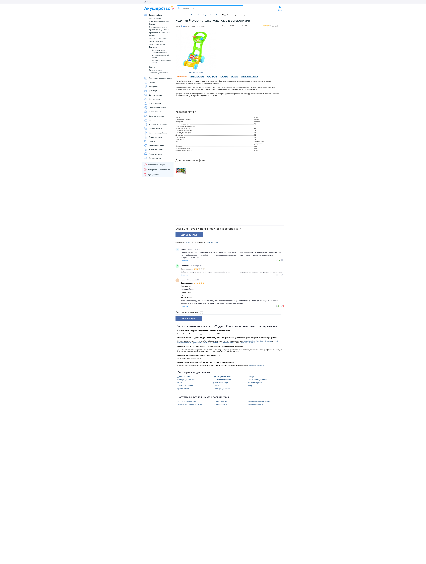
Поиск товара (179, 8)
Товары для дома (155, 154)
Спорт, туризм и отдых (157, 108)
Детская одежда (155, 95)
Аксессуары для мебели (158, 73)
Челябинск (251, 342)
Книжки (152, 141)
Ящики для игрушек (156, 41)
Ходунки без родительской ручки (161, 61)
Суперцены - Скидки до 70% (159, 170)
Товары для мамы (155, 137)
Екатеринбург (202, 342)
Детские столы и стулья (158, 38)
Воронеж (194, 342)
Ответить (184, 261)
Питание (152, 120)
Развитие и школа (156, 150)
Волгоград (187, 342)
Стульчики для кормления (159, 21)
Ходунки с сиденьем (159, 52)
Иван (183, 280)
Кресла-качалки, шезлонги (159, 33)
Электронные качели (157, 44)
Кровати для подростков (159, 30)
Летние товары (155, 158)
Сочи (222, 342)
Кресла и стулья (155, 70)
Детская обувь (154, 99)
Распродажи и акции (156, 165)
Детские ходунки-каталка (186, 401)
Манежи (152, 35)
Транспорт (153, 91)
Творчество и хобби (156, 145)
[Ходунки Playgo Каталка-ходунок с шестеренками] (196, 50)
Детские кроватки (156, 18)
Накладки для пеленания (158, 27)
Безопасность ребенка (158, 133)
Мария (184, 249)
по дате (189, 242)
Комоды (153, 24)
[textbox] (210, 8)
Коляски (152, 82)
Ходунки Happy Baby (255, 404)
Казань (262, 341)
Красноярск (268, 341)
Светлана (185, 266)
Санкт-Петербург (253, 341)
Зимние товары (155, 112)
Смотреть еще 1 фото (196, 72)
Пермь (242, 342)
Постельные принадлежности (160, 78)
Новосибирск (215, 342)
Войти (280, 10)
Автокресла (153, 86)
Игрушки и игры (155, 103)
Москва (245, 341)
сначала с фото (212, 242)
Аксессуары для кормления (159, 124)
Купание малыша (155, 129)
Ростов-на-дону (229, 342)
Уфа (246, 342)
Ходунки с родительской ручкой (160, 56)
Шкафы (152, 67)
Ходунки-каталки (158, 50)
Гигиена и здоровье (156, 116)
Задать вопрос (188, 318)
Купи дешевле (154, 175)
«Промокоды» (259, 365)
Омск (209, 342)
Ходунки (153, 47)
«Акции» (251, 365)
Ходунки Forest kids (220, 404)
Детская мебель (155, 15)
